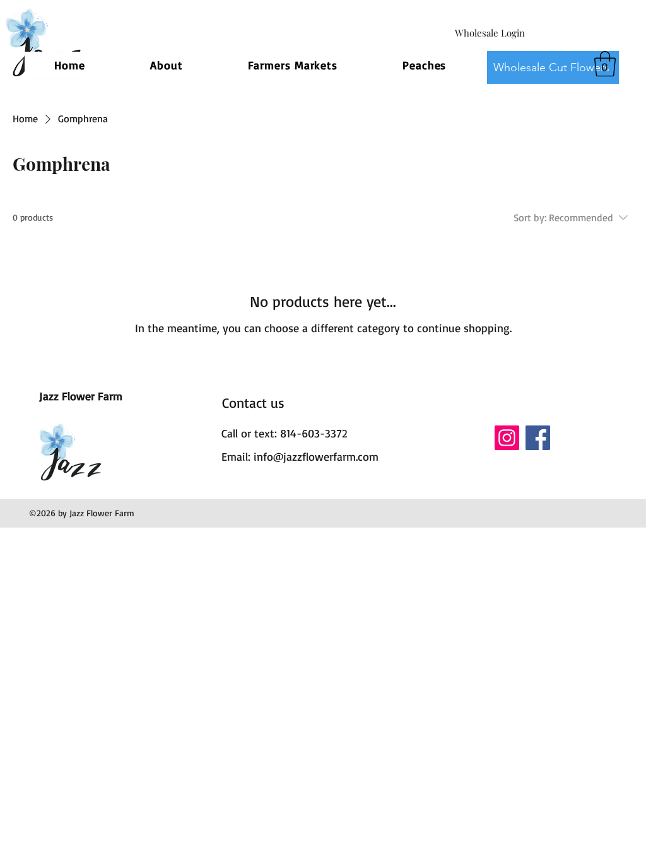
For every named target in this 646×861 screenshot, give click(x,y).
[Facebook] (538, 437)
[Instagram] (507, 437)
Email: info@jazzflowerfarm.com (300, 456)
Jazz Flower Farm (80, 396)
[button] (605, 63)
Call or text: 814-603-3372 (284, 433)
